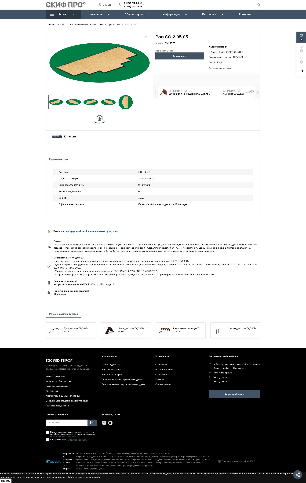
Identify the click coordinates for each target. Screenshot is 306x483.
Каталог (63, 14)
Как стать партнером (112, 374)
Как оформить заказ (111, 369)
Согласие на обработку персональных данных (124, 384)
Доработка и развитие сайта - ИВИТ (238, 461)
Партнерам (209, 14)
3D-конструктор (135, 14)
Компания (96, 14)
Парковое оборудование (57, 406)
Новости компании (164, 369)
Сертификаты (161, 374)
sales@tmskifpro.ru (223, 373)
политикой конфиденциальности (65, 436)
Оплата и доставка (111, 364)
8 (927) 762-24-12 (133, 6)
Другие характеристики (220, 68)
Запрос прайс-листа (234, 394)
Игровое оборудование (57, 386)
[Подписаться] (92, 423)
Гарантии (159, 379)
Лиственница (52, 391)
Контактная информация (223, 356)
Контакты (245, 14)
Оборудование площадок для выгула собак (67, 401)
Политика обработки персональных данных (123, 379)
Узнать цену (179, 56)
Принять (5, 480)
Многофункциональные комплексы (63, 396)
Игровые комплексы (55, 376)
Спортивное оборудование (58, 381)
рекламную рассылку (77, 440)
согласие (88, 432)
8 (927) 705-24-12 (133, 3)
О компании (162, 356)
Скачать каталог (163, 384)
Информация (171, 14)
